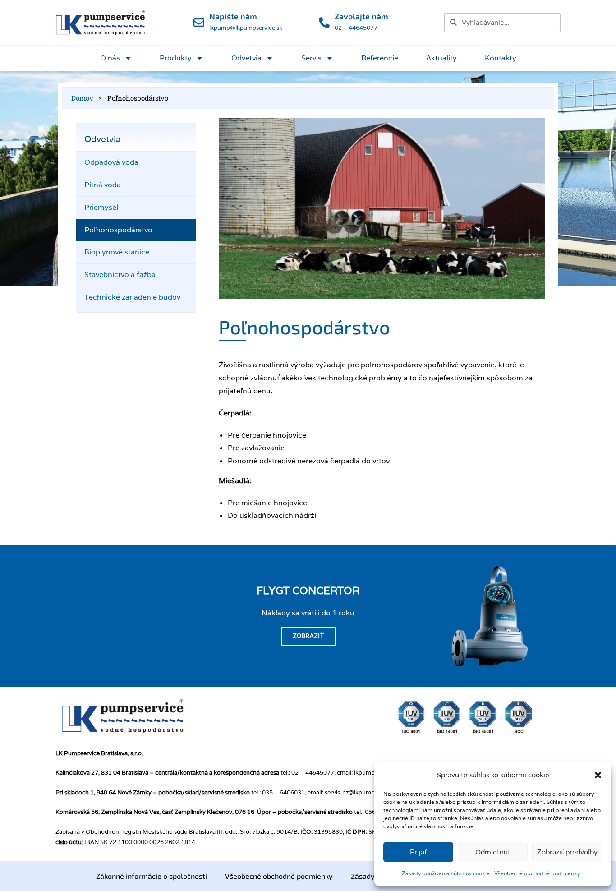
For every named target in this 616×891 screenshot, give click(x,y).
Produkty (176, 58)
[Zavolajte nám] (324, 22)
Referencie (379, 58)
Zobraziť (308, 636)
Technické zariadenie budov (132, 297)
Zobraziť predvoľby (567, 852)
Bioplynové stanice (116, 252)
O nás (110, 58)
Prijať (418, 852)
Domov (82, 97)
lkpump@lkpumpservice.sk (245, 28)
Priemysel (101, 207)
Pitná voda (102, 184)
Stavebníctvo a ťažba (120, 274)
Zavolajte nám (361, 16)
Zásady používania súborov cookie (446, 873)
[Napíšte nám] (198, 22)
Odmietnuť (492, 852)
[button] (597, 775)
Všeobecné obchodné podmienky (537, 873)
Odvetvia (246, 58)
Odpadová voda (111, 162)
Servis (311, 58)
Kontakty (500, 58)
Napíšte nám (233, 16)
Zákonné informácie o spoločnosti (151, 876)
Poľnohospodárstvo (118, 230)
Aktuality (441, 58)
